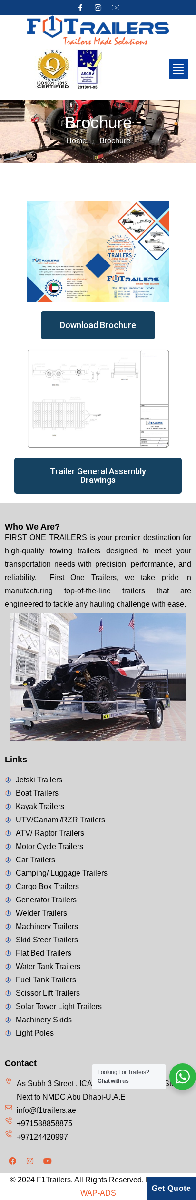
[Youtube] (47, 1161)
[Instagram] (98, 7)
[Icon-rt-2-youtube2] (115, 7)
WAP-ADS (98, 1193)
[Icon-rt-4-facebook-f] (80, 7)
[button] (178, 69)
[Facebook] (12, 1161)
